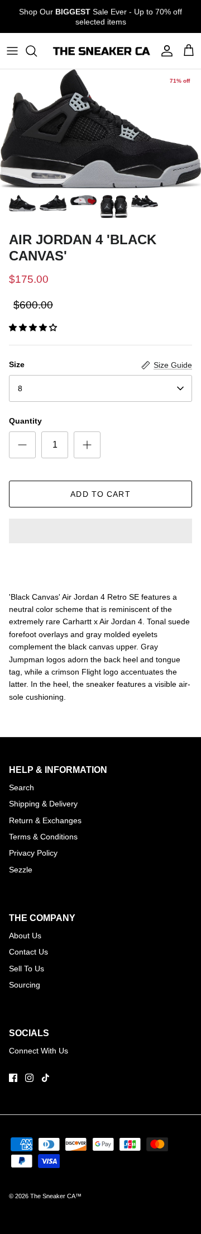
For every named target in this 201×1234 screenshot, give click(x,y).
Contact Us (28, 951)
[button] (33, 327)
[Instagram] (29, 1078)
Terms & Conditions (43, 836)
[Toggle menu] (12, 51)
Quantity (25, 420)
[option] (100, 129)
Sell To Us (26, 968)
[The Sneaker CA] (100, 51)
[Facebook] (13, 1078)
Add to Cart (100, 494)
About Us (25, 935)
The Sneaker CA (52, 1196)
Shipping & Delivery (43, 803)
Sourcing (24, 984)
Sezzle (20, 869)
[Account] (164, 51)
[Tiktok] (45, 1078)
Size (17, 364)
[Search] (37, 51)
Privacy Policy (33, 852)
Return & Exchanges (45, 820)
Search (21, 787)
